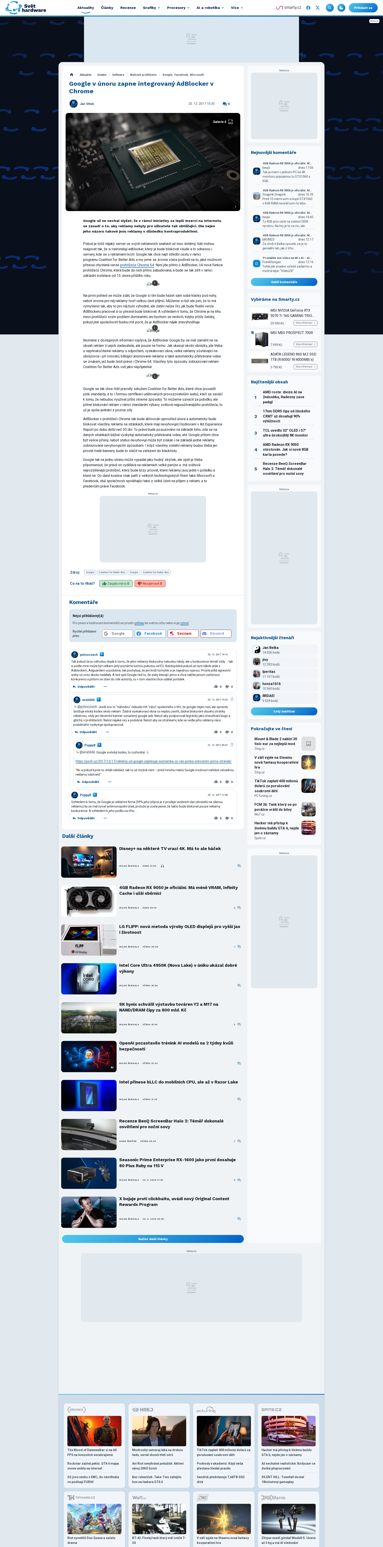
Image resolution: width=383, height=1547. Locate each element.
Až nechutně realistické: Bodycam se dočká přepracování (288, 1466)
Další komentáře (284, 282)
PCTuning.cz (263, 796)
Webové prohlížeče (143, 74)
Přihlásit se (363, 8)
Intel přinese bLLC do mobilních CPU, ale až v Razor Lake (178, 1082)
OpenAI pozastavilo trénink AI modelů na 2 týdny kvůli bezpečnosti (176, 1045)
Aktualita (85, 74)
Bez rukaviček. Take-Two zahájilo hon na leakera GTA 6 (157, 1479)
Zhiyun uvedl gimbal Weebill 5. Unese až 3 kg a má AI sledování (289, 1540)
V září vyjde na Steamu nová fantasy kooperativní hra (276, 762)
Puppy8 (89, 745)
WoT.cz (259, 814)
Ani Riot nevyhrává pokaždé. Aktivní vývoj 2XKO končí (158, 1466)
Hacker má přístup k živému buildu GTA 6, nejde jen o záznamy (276, 828)
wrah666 (88, 700)
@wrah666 (87, 752)
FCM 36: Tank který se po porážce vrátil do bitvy (275, 806)
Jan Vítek (87, 104)
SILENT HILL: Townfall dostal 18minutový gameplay (283, 1479)
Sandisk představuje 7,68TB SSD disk (221, 1479)
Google (167, 74)
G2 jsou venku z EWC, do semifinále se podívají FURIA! (93, 1479)
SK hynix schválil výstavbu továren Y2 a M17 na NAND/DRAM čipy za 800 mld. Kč (168, 1007)
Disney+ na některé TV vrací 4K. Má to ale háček (170, 848)
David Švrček (128, 1141)
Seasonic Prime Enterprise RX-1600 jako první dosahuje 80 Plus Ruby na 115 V (177, 1162)
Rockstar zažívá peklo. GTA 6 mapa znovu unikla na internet (93, 1466)
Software (118, 74)
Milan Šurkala (129, 866)
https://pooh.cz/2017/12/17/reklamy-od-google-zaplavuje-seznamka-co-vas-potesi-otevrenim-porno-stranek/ (154, 761)
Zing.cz (259, 748)
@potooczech (87, 706)
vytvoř (184, 623)
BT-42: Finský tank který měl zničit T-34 (159, 1540)
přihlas (139, 623)
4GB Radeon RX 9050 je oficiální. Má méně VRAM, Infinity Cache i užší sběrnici (178, 890)
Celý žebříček (284, 711)
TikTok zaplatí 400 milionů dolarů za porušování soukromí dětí (276, 786)
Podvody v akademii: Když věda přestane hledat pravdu (220, 1466)
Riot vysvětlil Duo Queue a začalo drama (91, 1540)
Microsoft (197, 74)
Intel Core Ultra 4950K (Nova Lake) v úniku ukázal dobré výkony (178, 968)
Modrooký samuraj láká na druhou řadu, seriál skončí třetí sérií (157, 1452)
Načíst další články (153, 1239)
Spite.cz (260, 838)
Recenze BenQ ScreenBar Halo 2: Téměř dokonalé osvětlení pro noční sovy (171, 1123)
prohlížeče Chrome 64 (137, 265)
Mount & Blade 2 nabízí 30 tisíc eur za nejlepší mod (275, 741)
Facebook (181, 74)
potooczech (89, 654)
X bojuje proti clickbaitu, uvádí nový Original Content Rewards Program (174, 1201)
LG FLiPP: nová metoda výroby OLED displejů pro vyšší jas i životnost (179, 929)
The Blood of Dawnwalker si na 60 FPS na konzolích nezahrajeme (92, 1452)
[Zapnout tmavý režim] (341, 8)
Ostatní (101, 74)
